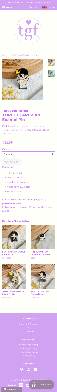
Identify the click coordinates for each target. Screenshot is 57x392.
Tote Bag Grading (28, 348)
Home (4, 55)
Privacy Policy (28, 356)
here (18, 203)
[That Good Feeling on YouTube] (35, 370)
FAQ (28, 328)
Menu (9, 7)
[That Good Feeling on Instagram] (28, 370)
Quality (6, 149)
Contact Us (28, 331)
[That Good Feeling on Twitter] (21, 370)
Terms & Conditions (29, 352)
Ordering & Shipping (28, 324)
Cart (35, 7)
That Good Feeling (37, 380)
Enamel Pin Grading (28, 345)
